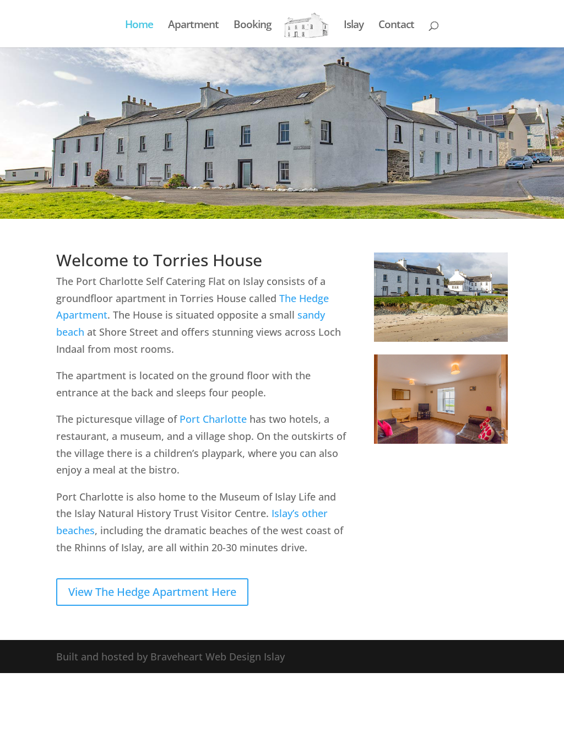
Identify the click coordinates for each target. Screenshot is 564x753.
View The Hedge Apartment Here (152, 591)
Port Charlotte (213, 419)
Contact (396, 25)
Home (139, 25)
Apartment (193, 25)
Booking (253, 25)
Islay (354, 25)
